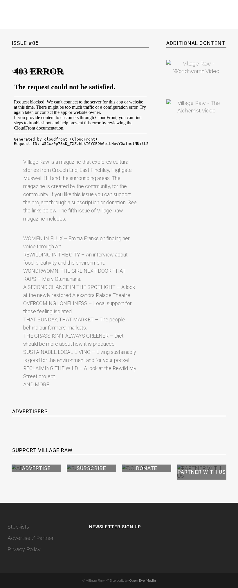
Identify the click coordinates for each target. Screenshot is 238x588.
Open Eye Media (142, 580)
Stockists (18, 527)
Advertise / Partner (31, 538)
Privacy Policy (24, 549)
